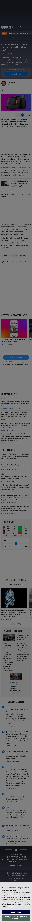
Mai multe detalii (12, 906)
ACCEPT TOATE (16, 912)
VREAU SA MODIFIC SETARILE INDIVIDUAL (16, 918)
